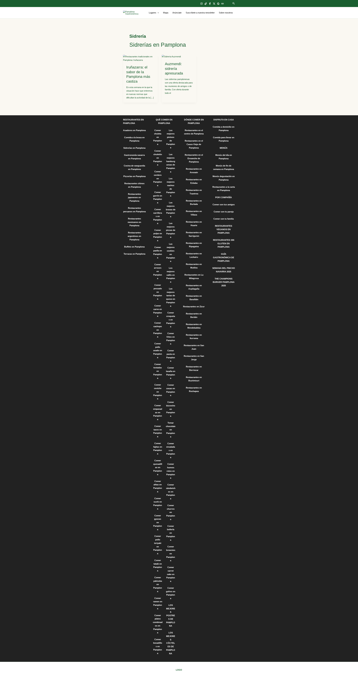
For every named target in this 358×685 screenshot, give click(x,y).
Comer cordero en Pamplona (157, 178)
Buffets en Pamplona (134, 247)
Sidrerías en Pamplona (134, 148)
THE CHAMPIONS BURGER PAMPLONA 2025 (224, 282)
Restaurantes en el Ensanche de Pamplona (194, 158)
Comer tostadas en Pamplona (157, 371)
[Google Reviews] (218, 3)
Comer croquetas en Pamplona (170, 319)
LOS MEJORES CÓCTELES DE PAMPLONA (170, 643)
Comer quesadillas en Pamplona (157, 467)
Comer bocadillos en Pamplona (157, 646)
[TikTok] (205, 3)
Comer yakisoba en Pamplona (157, 584)
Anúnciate (177, 12)
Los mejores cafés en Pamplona (170, 275)
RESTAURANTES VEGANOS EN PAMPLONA (223, 229)
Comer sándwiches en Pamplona (170, 491)
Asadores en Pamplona (134, 130)
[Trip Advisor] (222, 3)
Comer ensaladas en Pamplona (170, 450)
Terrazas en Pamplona (134, 254)
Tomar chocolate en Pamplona (170, 430)
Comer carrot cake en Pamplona (170, 574)
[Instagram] (201, 3)
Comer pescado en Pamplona (157, 292)
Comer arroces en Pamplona (157, 271)
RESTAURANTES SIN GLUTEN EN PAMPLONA (223, 243)
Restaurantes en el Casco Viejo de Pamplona (194, 144)
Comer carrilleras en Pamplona (157, 216)
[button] (233, 3)
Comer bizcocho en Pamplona (170, 409)
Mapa (165, 12)
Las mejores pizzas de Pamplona (170, 230)
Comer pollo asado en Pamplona (157, 350)
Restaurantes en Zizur (194, 306)
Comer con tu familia (223, 219)
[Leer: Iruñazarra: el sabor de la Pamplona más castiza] (140, 58)
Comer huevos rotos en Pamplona (170, 471)
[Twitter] (214, 3)
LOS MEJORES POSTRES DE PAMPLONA (170, 615)
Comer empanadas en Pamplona (157, 412)
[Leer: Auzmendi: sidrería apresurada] (171, 56)
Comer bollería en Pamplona (170, 533)
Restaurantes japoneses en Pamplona (134, 197)
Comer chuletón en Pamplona (157, 158)
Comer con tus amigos (224, 204)
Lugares (152, 12)
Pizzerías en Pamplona (134, 176)
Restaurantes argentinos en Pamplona (134, 236)
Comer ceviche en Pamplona (157, 392)
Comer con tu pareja (224, 211)
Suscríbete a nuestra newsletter (200, 12)
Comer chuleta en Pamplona (157, 137)
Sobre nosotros (226, 12)
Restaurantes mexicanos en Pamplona (134, 222)
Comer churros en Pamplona (170, 512)
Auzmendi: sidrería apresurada (174, 68)
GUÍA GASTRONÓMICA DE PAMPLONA (223, 257)
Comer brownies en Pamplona (170, 553)
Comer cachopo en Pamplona (157, 330)
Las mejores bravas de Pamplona (170, 209)
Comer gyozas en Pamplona (157, 522)
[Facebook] (210, 3)
